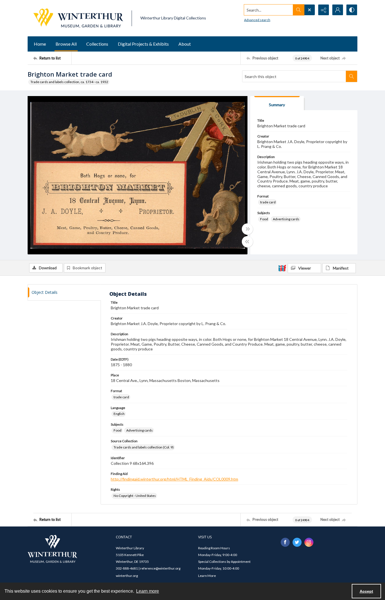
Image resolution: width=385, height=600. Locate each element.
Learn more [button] (147, 591)
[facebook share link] (285, 542)
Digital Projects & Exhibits (143, 43)
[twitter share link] (297, 542)
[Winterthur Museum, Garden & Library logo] (78, 18)
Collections (97, 43)
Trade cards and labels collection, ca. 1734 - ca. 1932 (69, 82)
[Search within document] (351, 76)
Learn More (207, 576)
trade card (268, 202)
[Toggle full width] (247, 229)
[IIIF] (282, 268)
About (184, 43)
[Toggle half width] (247, 241)
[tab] (277, 103)
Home (40, 43)
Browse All (66, 43)
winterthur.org (127, 576)
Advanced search (257, 20)
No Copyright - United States (135, 496)
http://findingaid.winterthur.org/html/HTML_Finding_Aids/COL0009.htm (174, 479)
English (119, 414)
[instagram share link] (308, 542)
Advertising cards (286, 219)
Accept (366, 591)
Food (264, 219)
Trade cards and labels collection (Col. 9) (144, 447)
